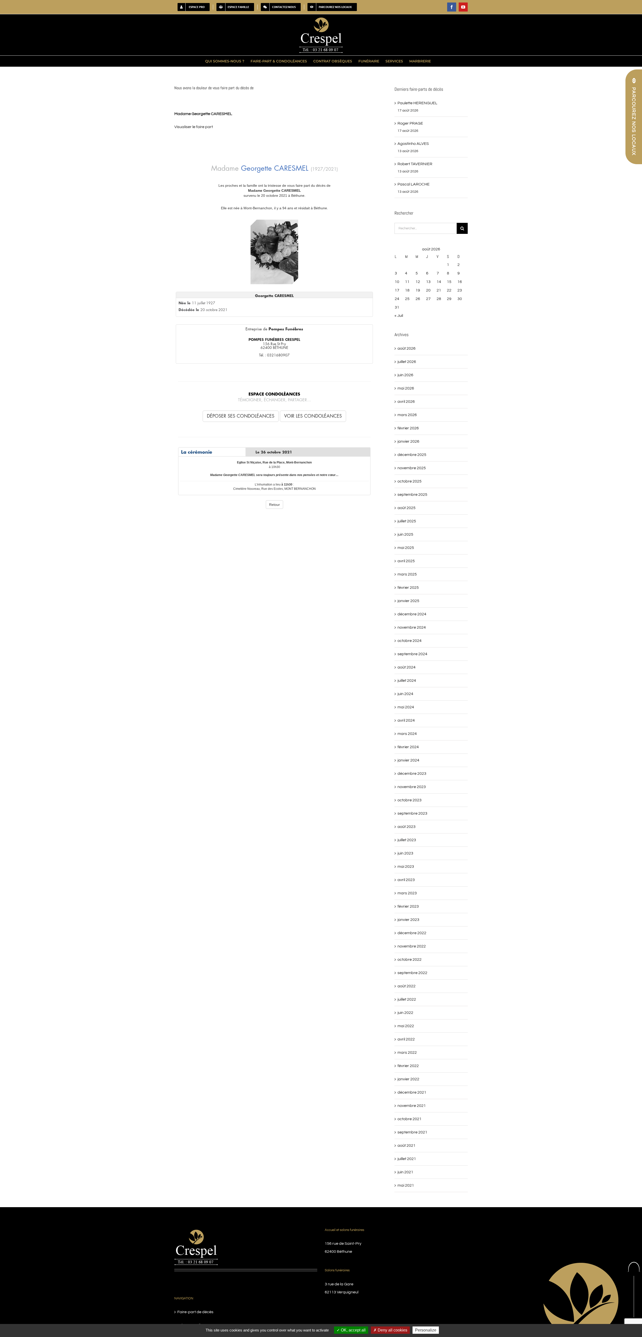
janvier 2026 (408, 441)
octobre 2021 (409, 1119)
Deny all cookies (392, 1330)
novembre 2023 (411, 787)
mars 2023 (407, 893)
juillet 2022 (406, 999)
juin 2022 (405, 1013)
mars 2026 (407, 415)
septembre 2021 (412, 1132)
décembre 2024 (411, 614)
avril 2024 (406, 720)
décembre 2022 (411, 933)
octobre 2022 (409, 960)
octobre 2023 (409, 800)
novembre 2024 (411, 627)
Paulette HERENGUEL (417, 103)
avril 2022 (406, 1039)
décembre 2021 (411, 1092)
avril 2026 (406, 402)
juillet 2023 (406, 840)
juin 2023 (405, 853)
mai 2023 (405, 867)
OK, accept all (353, 1330)
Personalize (425, 1330)
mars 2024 (407, 734)
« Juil (398, 316)
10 (397, 282)
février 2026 (408, 428)
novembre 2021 (411, 1106)
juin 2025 (405, 534)
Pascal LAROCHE (413, 184)
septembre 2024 (412, 654)
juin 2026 (405, 375)
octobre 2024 (409, 641)
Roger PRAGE (410, 123)
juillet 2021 (406, 1159)
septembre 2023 (412, 813)
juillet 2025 (406, 521)
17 (397, 290)
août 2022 (406, 986)
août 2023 (406, 827)
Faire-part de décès (195, 1312)
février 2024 (408, 747)
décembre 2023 (411, 774)
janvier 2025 (408, 601)
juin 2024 (405, 694)
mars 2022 (407, 1052)
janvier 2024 (408, 760)
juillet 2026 (406, 362)
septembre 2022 (412, 973)
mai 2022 (405, 1026)
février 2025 (408, 588)
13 (428, 282)
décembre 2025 (411, 455)
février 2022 (408, 1066)
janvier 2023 (408, 920)
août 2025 (406, 508)
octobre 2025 (409, 481)
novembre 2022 (411, 946)
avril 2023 (406, 880)
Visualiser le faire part (193, 127)
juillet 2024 (406, 681)
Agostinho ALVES (413, 144)
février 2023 (408, 906)
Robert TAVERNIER (414, 164)
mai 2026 (405, 388)
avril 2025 (406, 561)
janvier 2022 (408, 1079)
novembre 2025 (411, 468)
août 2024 (406, 667)
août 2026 (406, 348)
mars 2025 (407, 574)
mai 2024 (405, 707)
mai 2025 (405, 548)
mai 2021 (405, 1185)
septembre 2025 (412, 495)
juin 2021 (405, 1172)
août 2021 (406, 1145)
